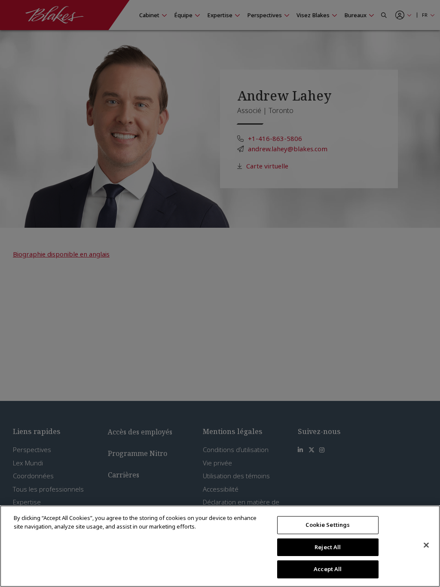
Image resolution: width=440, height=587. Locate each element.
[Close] (426, 545)
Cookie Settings (328, 525)
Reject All (328, 547)
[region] (220, 546)
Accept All (328, 569)
